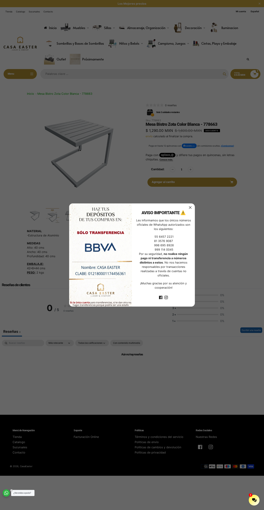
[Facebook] (161, 297)
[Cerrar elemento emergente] (190, 207)
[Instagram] (166, 297)
